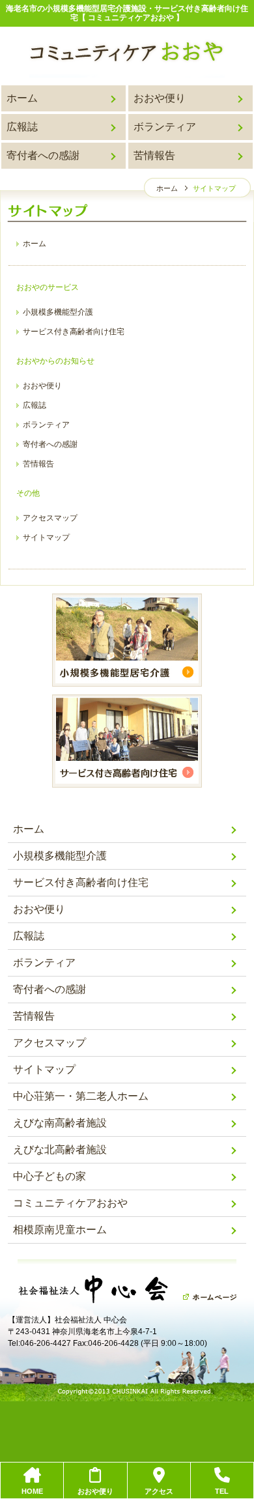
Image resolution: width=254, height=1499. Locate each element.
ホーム (22, 98)
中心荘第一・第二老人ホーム (80, 1096)
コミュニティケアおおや (70, 1202)
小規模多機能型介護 (58, 312)
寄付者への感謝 (43, 155)
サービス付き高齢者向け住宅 (73, 331)
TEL (222, 1491)
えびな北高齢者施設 (60, 1149)
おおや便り (160, 98)
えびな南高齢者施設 (60, 1122)
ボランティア (165, 126)
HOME (32, 1491)
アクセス (159, 1491)
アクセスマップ (50, 517)
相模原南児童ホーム (60, 1229)
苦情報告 (154, 155)
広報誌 (22, 126)
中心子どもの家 (49, 1176)
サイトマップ (46, 537)
